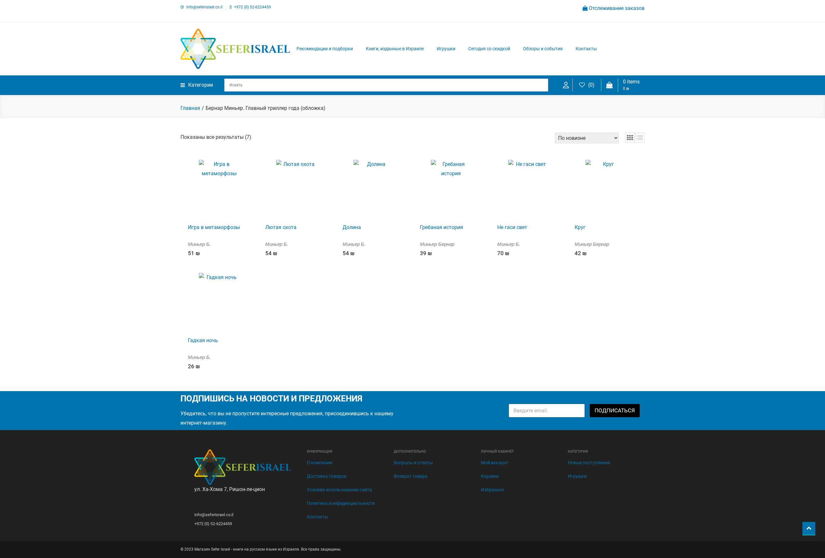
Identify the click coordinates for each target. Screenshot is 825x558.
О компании (319, 462)
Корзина (490, 476)
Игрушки (446, 48)
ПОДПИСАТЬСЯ (615, 410)
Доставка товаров (326, 476)
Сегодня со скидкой (489, 48)
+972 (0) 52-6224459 (252, 7)
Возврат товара (411, 476)
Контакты (586, 48)
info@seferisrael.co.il (204, 7)
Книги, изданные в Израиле (395, 48)
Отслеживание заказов (616, 8)
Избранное (492, 489)
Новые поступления (589, 462)
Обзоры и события (543, 48)
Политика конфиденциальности (341, 503)
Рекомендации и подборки (324, 48)
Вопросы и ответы (413, 462)
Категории (200, 85)
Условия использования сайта (339, 489)
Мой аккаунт (494, 462)
